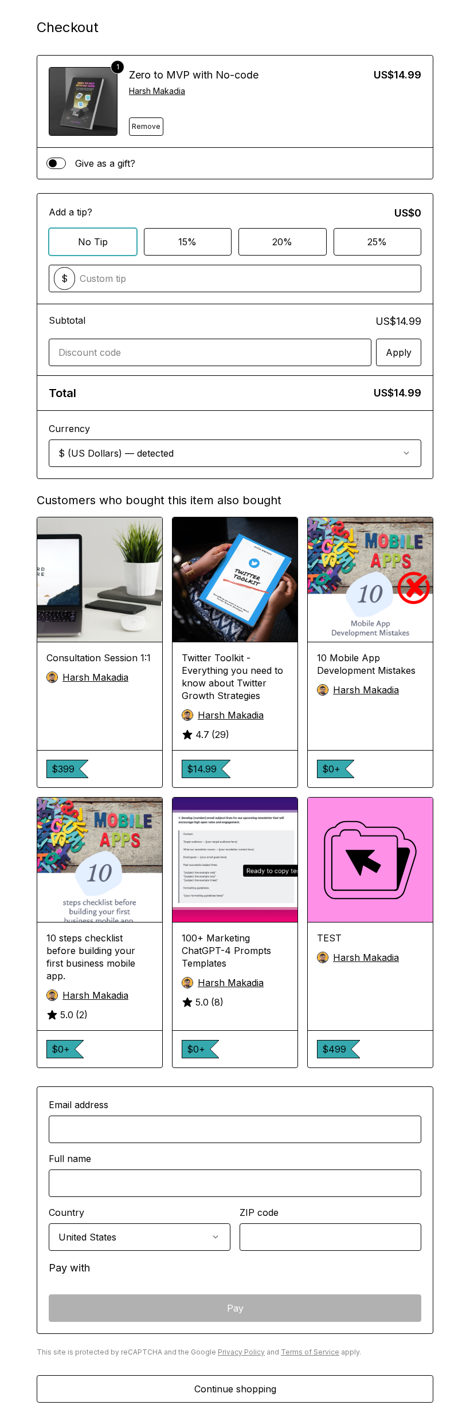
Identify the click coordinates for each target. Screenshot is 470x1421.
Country (66, 1212)
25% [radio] (377, 242)
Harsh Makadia (157, 91)
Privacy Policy (241, 1352)
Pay (235, 1308)
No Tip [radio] (93, 242)
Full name (70, 1158)
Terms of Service (310, 1352)
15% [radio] (187, 242)
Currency (69, 428)
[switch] (56, 163)
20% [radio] (282, 242)
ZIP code (259, 1212)
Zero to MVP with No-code (193, 75)
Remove (146, 126)
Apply (399, 352)
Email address (78, 1104)
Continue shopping (235, 1389)
